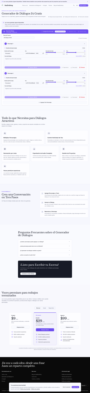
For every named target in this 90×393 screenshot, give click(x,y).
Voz (26, 51)
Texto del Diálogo (7, 56)
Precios (50, 5)
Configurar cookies (6, 390)
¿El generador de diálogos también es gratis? (30, 250)
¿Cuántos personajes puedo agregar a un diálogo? (32, 241)
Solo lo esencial (66, 387)
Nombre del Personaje (8, 51)
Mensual (38, 308)
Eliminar (83, 67)
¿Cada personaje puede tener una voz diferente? (31, 246)
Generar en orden (61, 31)
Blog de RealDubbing (58, 5)
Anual (44, 308)
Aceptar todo (75, 387)
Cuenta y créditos (36, 378)
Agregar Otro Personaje (48, 31)
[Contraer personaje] (85, 44)
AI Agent (45, 5)
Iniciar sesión (83, 5)
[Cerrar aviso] (87, 1)
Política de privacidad (67, 374)
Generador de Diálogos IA (35, 5)
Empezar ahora (20, 327)
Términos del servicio (66, 376)
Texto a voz (25, 5)
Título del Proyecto (7, 35)
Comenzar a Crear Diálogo (28, 273)
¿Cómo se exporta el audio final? (27, 255)
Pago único (51, 308)
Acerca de (34, 376)
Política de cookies (66, 381)
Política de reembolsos (67, 378)
